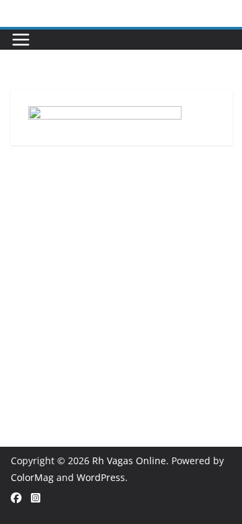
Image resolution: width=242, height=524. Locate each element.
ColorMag (32, 477)
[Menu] (21, 40)
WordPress (101, 477)
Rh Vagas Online (129, 460)
